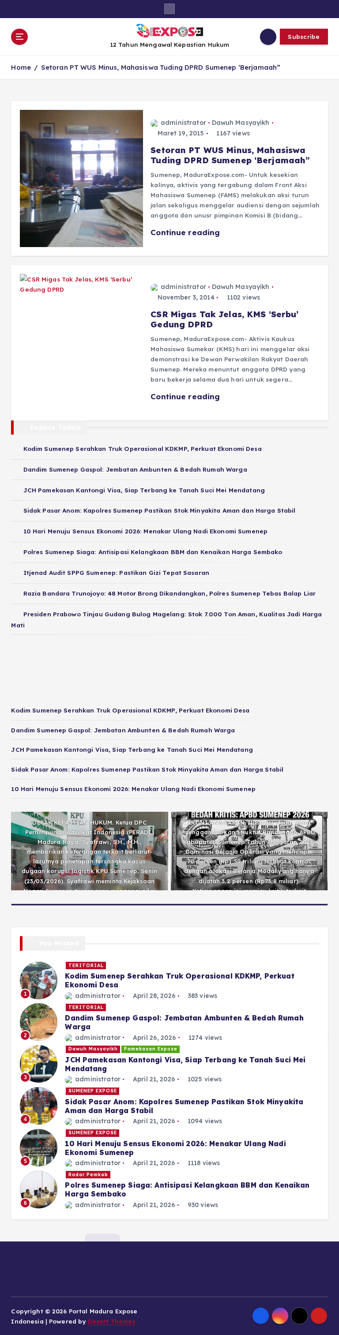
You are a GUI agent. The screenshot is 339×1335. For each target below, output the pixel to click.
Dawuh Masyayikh (241, 123)
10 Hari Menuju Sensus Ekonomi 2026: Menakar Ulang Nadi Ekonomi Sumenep (145, 531)
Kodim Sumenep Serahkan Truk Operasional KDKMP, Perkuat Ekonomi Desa (142, 448)
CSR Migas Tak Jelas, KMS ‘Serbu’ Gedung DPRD (224, 319)
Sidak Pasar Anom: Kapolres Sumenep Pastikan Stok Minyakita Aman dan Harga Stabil (159, 510)
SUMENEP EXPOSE (92, 1091)
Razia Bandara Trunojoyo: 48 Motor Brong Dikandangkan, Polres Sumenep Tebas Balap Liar (169, 593)
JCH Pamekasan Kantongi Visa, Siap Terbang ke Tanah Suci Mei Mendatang (144, 490)
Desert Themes (112, 1321)
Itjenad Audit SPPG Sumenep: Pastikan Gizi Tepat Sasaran (116, 572)
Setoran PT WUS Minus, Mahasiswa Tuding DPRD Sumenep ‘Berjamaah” (161, 67)
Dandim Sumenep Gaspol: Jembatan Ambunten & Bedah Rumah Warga (135, 469)
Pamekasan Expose (150, 1049)
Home (21, 67)
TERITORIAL (86, 965)
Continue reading (186, 232)
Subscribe (304, 36)
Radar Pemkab (88, 1175)
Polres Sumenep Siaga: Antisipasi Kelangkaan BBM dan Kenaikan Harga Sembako (152, 551)
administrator (183, 123)
